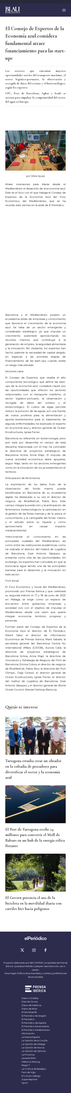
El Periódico (28, 1019)
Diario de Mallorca (31, 1005)
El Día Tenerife (29, 1012)
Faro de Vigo (28, 1072)
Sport (24, 1082)
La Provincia (28, 1054)
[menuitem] (64, 10)
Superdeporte (29, 1079)
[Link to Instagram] (34, 950)
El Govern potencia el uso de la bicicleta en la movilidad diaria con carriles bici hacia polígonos (33, 903)
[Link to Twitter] (22, 950)
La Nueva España (30, 1037)
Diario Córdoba (29, 998)
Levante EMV (28, 1058)
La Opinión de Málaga (33, 1044)
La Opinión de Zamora (33, 1051)
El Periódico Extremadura (35, 1026)
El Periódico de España (33, 1023)
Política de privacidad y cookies (34, 973)
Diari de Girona (29, 1001)
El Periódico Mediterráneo (35, 1030)
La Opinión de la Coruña (34, 1040)
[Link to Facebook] (45, 950)
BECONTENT (37, 962)
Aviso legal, (10, 973)
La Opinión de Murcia (32, 1047)
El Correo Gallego (31, 1076)
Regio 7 (25, 1065)
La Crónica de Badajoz (33, 1068)
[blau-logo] (29, 10)
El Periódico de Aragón (33, 1015)
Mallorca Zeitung (30, 1061)
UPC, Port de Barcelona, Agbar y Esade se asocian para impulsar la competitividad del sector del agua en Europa (35, 97)
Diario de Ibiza (29, 1008)
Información (28, 1033)
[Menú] (64, 10)
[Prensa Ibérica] (35, 989)
